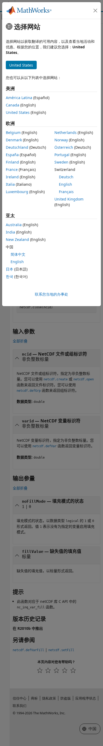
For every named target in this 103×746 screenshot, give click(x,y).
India (10, 232)
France (12, 169)
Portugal (61, 154)
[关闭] (95, 10)
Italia (10, 184)
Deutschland (17, 147)
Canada (12, 105)
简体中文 (18, 254)
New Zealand (17, 239)
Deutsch (66, 176)
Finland (12, 162)
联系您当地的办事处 (51, 294)
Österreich (63, 147)
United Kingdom (68, 199)
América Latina (19, 97)
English (65, 184)
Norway (61, 139)
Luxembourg (17, 191)
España (12, 154)
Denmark (14, 139)
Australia (14, 224)
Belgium (13, 132)
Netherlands (65, 132)
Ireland (12, 176)
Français (66, 191)
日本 (9, 269)
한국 (9, 276)
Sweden (61, 162)
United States (18, 112)
